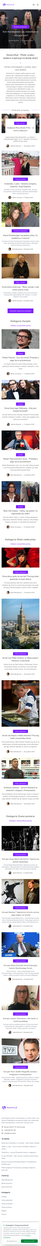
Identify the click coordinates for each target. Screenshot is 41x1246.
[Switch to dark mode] (33, 4)
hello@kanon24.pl (10, 1133)
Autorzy (5, 1175)
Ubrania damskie (7, 1204)
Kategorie (6, 1192)
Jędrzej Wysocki (7, 1187)
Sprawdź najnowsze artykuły (20, 311)
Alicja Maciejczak (7, 1180)
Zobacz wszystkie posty (20, 325)
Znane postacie (20, 179)
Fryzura (4, 1214)
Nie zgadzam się (12, 1241)
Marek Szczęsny (7, 1183)
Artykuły (5, 1139)
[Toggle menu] (38, 5)
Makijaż (4, 1211)
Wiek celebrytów (20, 572)
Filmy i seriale (20, 123)
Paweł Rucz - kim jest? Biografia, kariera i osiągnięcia (19, 1152)
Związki (20, 353)
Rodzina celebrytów (20, 27)
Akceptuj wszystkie (29, 1241)
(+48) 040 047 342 (10, 1130)
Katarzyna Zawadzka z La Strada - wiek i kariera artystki (20, 1143)
